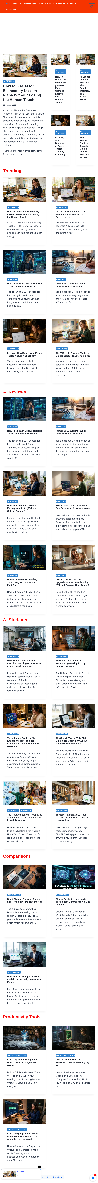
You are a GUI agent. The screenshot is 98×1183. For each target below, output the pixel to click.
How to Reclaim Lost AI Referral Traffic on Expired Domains (24, 285)
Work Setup (60, 3)
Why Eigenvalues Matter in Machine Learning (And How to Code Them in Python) (24, 663)
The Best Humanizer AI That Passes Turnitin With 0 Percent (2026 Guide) (72, 817)
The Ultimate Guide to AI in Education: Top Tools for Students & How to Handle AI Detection (23, 742)
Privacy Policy (57, 1177)
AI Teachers (11, 10)
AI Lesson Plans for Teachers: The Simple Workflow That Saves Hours (85, 88)
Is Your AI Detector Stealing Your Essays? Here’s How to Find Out (22, 582)
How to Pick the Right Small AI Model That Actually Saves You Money (24, 979)
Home (8, 3)
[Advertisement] (49, 32)
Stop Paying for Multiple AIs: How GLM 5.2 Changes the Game (22, 1062)
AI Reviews (17, 3)
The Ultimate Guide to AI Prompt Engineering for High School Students (71, 663)
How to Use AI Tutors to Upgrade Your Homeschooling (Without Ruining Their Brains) (72, 582)
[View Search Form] (92, 6)
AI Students (72, 3)
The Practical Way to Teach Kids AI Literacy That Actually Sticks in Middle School (24, 817)
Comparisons (30, 3)
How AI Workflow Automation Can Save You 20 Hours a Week (73, 507)
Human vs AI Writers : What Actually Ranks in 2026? (71, 285)
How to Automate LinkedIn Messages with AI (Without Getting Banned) (21, 508)
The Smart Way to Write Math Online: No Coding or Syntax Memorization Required (71, 741)
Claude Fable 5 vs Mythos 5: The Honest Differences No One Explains (73, 902)
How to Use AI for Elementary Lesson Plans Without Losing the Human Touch (60, 89)
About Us (45, 1177)
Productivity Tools (46, 3)
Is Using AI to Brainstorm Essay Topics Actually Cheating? (60, 147)
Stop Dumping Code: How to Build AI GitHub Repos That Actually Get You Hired (22, 1136)
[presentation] (25, 66)
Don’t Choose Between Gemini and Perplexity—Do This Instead (24, 900)
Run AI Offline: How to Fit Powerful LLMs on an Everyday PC (73, 1062)
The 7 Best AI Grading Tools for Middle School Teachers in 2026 (85, 147)
